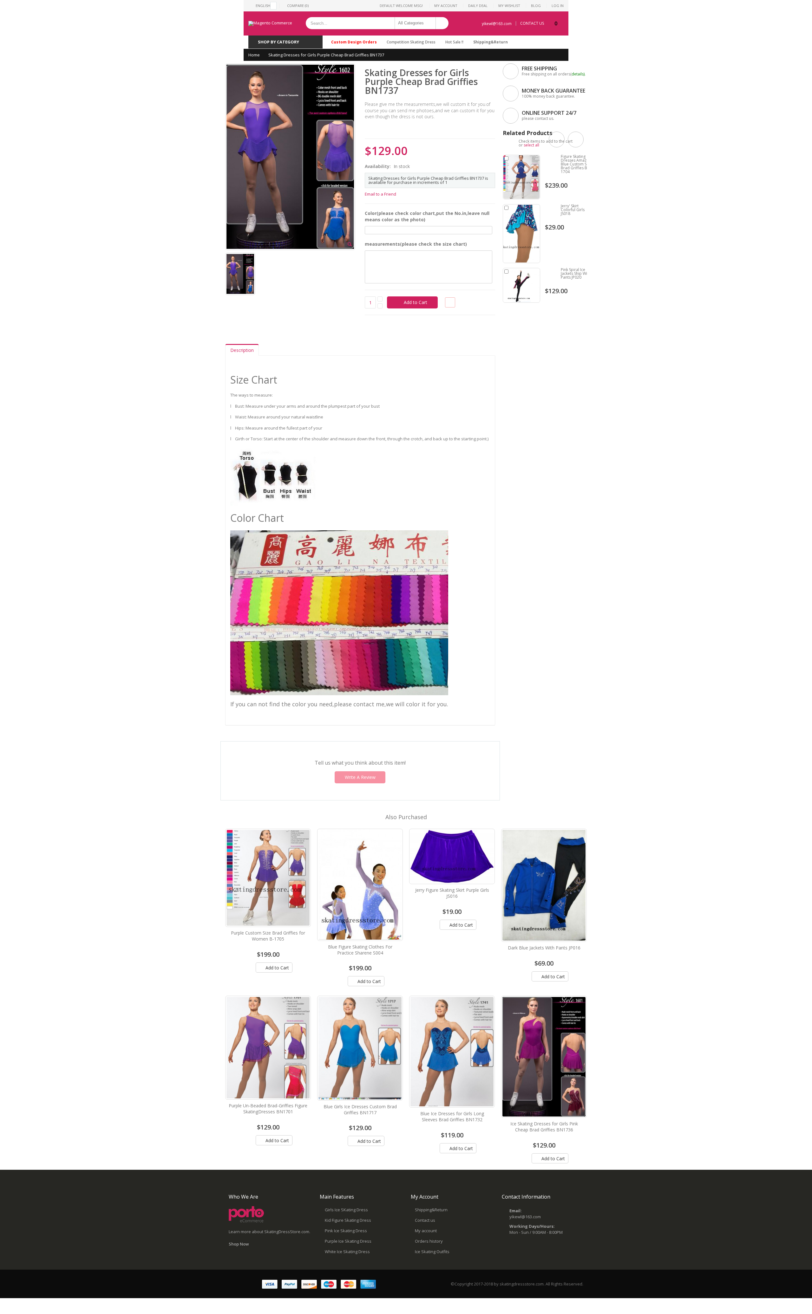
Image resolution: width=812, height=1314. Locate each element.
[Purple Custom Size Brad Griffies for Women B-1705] (268, 878)
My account (426, 1230)
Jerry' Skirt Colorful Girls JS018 (573, 209)
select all (531, 145)
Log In (558, 5)
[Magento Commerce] (270, 23)
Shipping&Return (490, 42)
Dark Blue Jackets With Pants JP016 (544, 948)
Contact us (425, 1220)
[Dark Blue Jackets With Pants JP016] (544, 885)
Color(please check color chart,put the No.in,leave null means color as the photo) (427, 216)
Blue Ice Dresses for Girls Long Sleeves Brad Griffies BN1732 (452, 1116)
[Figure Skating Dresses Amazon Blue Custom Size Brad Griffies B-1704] (521, 177)
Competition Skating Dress (411, 42)
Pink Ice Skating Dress (346, 1230)
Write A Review (360, 777)
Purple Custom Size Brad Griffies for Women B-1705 (268, 936)
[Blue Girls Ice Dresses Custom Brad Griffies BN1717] (360, 1048)
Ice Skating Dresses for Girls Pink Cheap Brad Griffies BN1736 (544, 1127)
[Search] (442, 23)
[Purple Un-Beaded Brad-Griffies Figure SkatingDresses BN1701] (268, 1047)
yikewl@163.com (497, 23)
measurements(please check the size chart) (416, 244)
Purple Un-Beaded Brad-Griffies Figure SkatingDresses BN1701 (268, 1109)
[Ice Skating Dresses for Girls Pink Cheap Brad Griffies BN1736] (544, 1056)
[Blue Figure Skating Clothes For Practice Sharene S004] (360, 885)
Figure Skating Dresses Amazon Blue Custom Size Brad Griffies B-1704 (576, 164)
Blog (536, 5)
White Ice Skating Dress (347, 1251)
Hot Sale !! (454, 42)
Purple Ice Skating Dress (348, 1241)
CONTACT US (532, 23)
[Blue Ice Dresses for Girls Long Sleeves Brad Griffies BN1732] (452, 1051)
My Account (445, 5)
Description (242, 350)
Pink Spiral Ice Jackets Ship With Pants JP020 (576, 273)
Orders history (429, 1241)
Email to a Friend (380, 194)
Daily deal (478, 5)
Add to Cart (276, 968)
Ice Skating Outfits (432, 1251)
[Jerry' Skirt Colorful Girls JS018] (521, 233)
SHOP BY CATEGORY (278, 42)
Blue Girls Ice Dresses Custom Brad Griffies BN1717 (360, 1110)
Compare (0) (298, 5)
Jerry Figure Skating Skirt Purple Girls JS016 (452, 893)
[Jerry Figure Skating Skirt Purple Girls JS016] (452, 856)
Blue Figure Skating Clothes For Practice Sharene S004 (360, 950)
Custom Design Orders (354, 42)
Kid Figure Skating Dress (348, 1220)
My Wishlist (509, 5)
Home (254, 55)
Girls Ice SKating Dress (346, 1210)
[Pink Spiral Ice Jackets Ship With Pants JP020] (521, 285)
